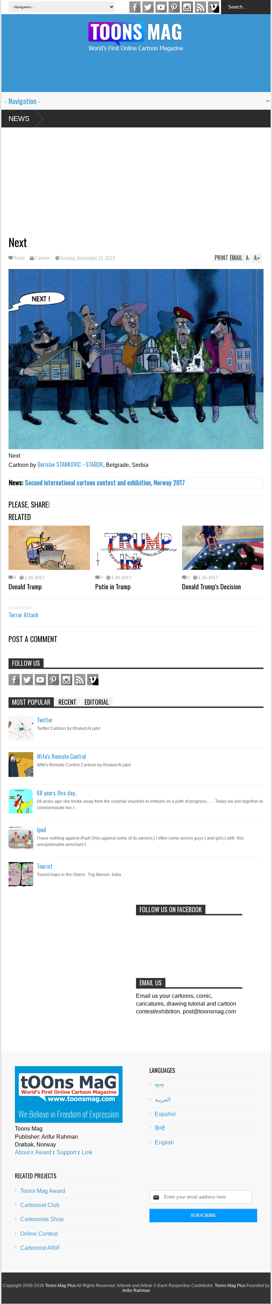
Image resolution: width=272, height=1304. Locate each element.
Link (87, 1152)
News (18, 118)
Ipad (41, 829)
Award (43, 1152)
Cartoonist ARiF (40, 1248)
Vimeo (213, 7)
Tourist (44, 866)
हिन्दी (160, 1128)
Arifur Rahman (136, 1290)
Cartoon (42, 258)
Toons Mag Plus (60, 1285)
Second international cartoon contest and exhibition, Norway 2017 (105, 482)
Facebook (135, 7)
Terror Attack (23, 615)
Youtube (161, 7)
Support (66, 1152)
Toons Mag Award (42, 1191)
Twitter (148, 7)
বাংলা (159, 1085)
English (164, 1142)
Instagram (187, 7)
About (22, 1152)
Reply (19, 258)
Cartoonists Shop (42, 1219)
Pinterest (174, 7)
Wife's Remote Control (61, 756)
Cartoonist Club (40, 1205)
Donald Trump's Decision (211, 586)
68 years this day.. (57, 793)
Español (165, 1114)
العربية (162, 1100)
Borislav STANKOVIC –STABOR (70, 464)
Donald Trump (25, 586)
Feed (200, 7)
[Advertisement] (136, 76)
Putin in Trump (113, 586)
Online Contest (39, 1234)
